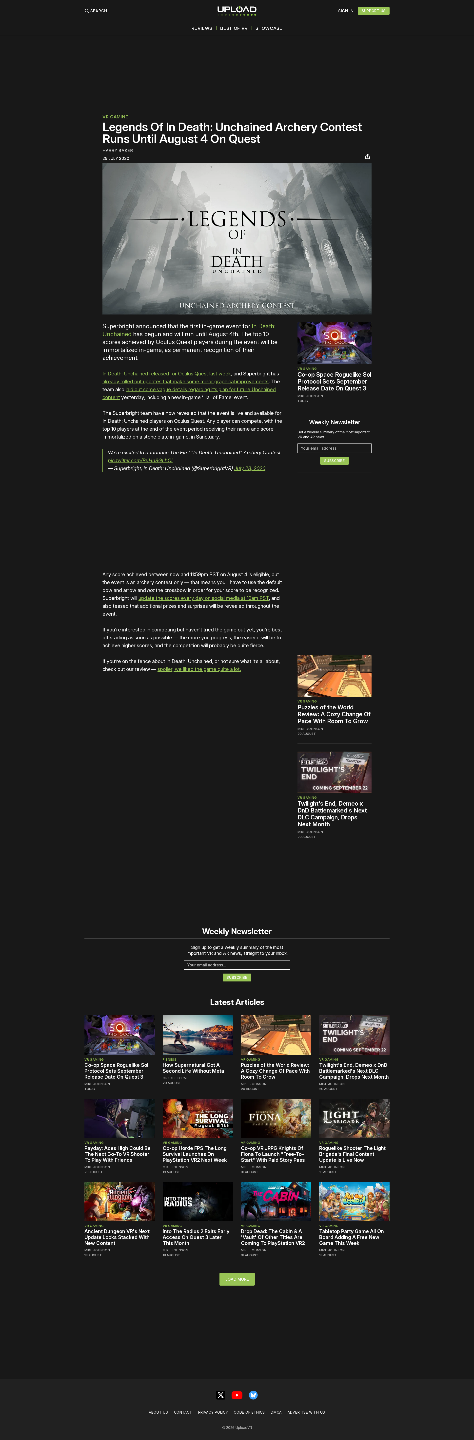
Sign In (346, 10)
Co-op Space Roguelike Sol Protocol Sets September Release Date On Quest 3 (334, 381)
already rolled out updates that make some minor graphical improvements (185, 382)
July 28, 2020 (249, 468)
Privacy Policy (213, 1412)
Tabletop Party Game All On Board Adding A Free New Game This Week (351, 1237)
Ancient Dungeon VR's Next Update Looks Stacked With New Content (117, 1237)
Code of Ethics (249, 1412)
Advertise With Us (306, 1412)
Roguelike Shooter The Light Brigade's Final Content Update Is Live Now (352, 1154)
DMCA (276, 1412)
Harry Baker (117, 150)
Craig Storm (175, 1078)
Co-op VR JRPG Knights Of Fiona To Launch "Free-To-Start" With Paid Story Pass (273, 1154)
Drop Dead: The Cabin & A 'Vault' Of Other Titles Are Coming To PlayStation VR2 (273, 1237)
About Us (158, 1412)
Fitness (170, 1059)
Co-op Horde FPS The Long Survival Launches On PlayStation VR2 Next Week (195, 1154)
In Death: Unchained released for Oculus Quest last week (166, 374)
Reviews (202, 28)
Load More (237, 1279)
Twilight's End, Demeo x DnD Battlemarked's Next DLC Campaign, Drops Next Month (332, 814)
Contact (183, 1412)
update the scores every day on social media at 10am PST (203, 598)
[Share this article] (368, 156)
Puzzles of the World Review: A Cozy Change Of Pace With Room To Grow (334, 714)
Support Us (374, 11)
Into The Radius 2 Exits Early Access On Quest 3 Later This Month (196, 1237)
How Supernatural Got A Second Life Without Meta (193, 1068)
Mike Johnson (310, 396)
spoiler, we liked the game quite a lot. (199, 669)
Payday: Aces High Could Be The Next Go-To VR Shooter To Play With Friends (117, 1154)
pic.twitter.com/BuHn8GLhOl (140, 460)
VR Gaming (115, 116)
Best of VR (234, 28)
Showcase (269, 28)
